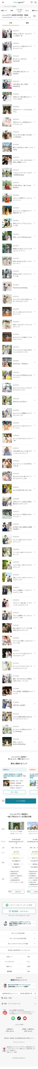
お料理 (28, 966)
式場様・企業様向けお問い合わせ (28, 1030)
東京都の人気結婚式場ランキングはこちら (19, 950)
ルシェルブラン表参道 (10, 6)
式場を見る (18, 891)
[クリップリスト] (31, 2)
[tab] (10, 23)
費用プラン (9, 966)
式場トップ (4, 10)
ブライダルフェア (19, 10)
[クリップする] (24, 776)
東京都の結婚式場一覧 (26, 993)
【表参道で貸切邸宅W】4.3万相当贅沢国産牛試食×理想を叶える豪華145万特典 (12, 776)
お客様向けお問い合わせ (10, 1030)
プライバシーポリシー (19, 1042)
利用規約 (12, 1038)
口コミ (27, 10)
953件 (36, 852)
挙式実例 (9, 971)
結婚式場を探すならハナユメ (10, 993)
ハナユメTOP (19, 1024)
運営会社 (6, 1038)
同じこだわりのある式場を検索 (18, 938)
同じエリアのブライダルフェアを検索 (18, 943)
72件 (17, 852)
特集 (28, 971)
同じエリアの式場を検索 (18, 933)
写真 (12, 10)
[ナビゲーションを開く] (3, 2)
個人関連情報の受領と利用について (24, 1038)
